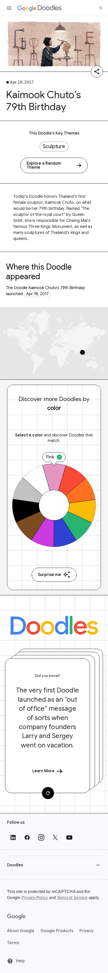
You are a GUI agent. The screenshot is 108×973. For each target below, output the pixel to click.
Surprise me (49, 574)
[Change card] (48, 793)
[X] (55, 837)
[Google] (16, 917)
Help (20, 960)
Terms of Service (72, 897)
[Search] (101, 8)
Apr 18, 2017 (37, 293)
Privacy (86, 930)
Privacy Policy (35, 897)
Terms (13, 942)
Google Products (56, 930)
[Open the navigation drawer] (9, 8)
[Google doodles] (39, 8)
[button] (54, 865)
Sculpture (54, 146)
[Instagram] (41, 837)
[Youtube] (69, 837)
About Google (20, 930)
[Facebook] (27, 837)
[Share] (97, 72)
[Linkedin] (13, 837)
